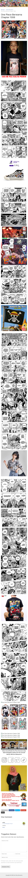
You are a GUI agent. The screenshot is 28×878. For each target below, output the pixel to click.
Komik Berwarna (9, 9)
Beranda (2, 9)
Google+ (24, 810)
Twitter (17, 810)
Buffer (3, 812)
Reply (3, 827)
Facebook (12, 810)
